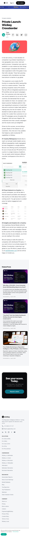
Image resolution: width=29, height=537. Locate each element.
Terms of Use (5, 519)
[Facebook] (11, 432)
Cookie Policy (5, 516)
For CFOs (4, 446)
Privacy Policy (5, 514)
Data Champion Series (7, 494)
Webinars (4, 492)
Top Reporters (5, 487)
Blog (3, 484)
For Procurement (6, 448)
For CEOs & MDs (6, 438)
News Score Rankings (7, 479)
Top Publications (6, 489)
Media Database (6, 482)
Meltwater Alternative (7, 468)
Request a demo (14, 391)
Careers (4, 509)
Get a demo (21, 3)
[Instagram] (8, 432)
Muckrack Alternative (7, 470)
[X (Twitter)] (5, 432)
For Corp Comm (6, 443)
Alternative (4, 465)
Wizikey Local (5, 521)
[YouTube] (14, 432)
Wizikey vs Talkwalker (7, 463)
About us (4, 501)
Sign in (12, 3)
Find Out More (16, 531)
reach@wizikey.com (11, 250)
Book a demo (5, 506)
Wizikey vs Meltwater (7, 455)
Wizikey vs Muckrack (7, 460)
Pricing (3, 504)
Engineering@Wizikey (7, 511)
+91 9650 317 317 (9, 426)
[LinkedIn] (2, 432)
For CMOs (4, 441)
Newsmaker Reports (7, 477)
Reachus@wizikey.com (10, 428)
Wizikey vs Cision (6, 458)
